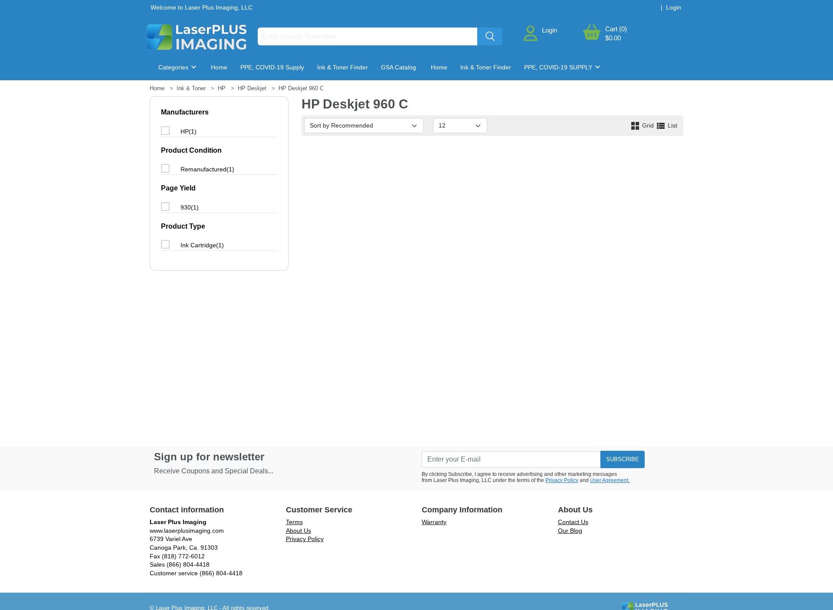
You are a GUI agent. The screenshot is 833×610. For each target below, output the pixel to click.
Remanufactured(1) (207, 169)
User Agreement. (610, 480)
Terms (294, 521)
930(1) (189, 207)
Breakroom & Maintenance (202, 93)
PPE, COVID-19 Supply (272, 67)
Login (549, 30)
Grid (648, 125)
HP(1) (188, 131)
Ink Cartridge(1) (202, 245)
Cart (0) (616, 29)
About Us (298, 530)
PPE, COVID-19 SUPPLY (559, 67)
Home (219, 67)
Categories (174, 67)
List (671, 125)
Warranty (434, 521)
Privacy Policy (561, 480)
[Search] (489, 37)
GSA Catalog (398, 67)
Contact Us (573, 521)
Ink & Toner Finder (342, 67)
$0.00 (613, 38)
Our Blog (570, 530)
